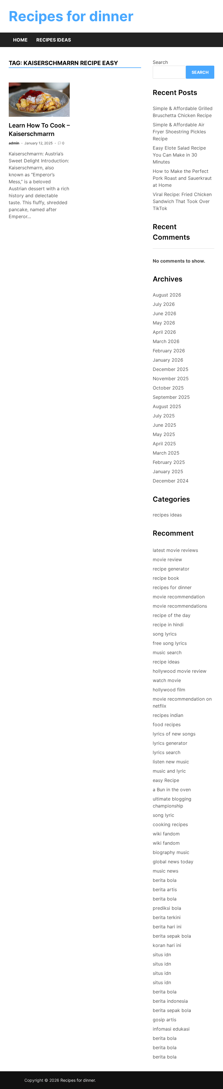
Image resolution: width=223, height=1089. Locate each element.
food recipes (167, 724)
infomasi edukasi (171, 1029)
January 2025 (168, 471)
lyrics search (166, 752)
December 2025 (170, 369)
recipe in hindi (168, 624)
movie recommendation (179, 597)
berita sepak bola (172, 936)
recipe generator (171, 569)
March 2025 (166, 453)
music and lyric (169, 771)
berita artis (165, 889)
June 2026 (164, 313)
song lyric (163, 815)
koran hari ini (167, 945)
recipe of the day (171, 615)
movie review (167, 559)
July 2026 (164, 304)
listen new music (171, 762)
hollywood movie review (179, 671)
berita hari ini (167, 927)
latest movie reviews (175, 550)
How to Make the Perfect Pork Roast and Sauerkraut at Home (182, 178)
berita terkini (167, 917)
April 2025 (164, 443)
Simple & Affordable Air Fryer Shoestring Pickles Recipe (179, 131)
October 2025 (168, 388)
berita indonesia (170, 1001)
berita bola (165, 880)
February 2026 (169, 351)
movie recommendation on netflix (182, 702)
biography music (171, 852)
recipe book (166, 578)
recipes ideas (167, 515)
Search (160, 62)
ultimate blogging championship (172, 802)
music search (167, 652)
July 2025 (164, 416)
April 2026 (164, 332)
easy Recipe (166, 780)
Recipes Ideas (53, 40)
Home (20, 40)
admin (14, 143)
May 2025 (164, 434)
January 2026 (168, 360)
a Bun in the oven (172, 789)
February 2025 (169, 462)
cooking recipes (170, 824)
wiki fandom (166, 834)
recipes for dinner (172, 587)
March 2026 (166, 341)
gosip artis (164, 1019)
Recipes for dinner (71, 16)
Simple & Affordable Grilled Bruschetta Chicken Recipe (183, 111)
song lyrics (165, 634)
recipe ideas (166, 662)
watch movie (167, 680)
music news (165, 871)
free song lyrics (170, 643)
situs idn (162, 954)
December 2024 (170, 481)
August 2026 (167, 295)
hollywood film (169, 689)
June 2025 (164, 425)
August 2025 (167, 406)
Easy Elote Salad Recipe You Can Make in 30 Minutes (179, 155)
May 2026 (164, 323)
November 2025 (171, 378)
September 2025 (171, 397)
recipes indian (168, 715)
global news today (173, 861)
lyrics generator (170, 743)
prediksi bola (167, 908)
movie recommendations (180, 606)
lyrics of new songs (174, 734)
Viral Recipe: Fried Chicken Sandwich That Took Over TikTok (182, 201)
